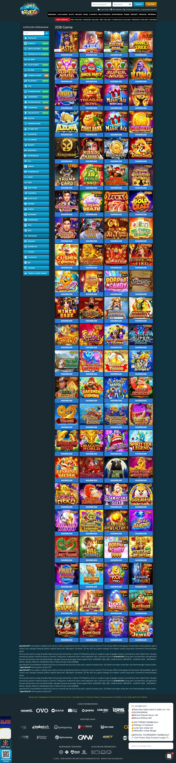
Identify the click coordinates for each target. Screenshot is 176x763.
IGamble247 (119, 657)
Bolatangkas (104, 14)
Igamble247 (24, 646)
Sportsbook (117, 14)
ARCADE (78, 14)
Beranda (52, 14)
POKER (126, 14)
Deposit (134, 14)
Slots (71, 14)
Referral (152, 14)
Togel (85, 14)
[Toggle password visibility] (130, 4)
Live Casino (62, 14)
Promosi (143, 14)
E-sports (93, 14)
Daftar (151, 4)
